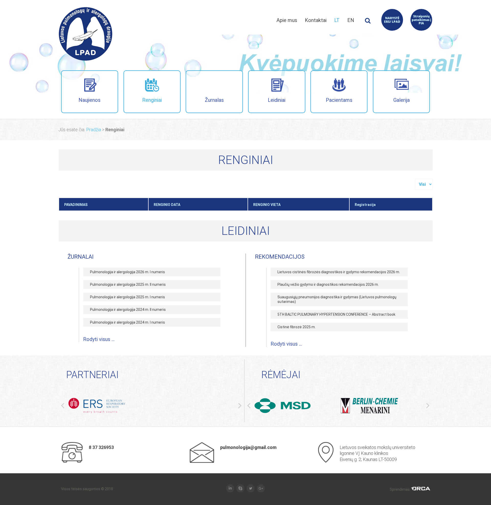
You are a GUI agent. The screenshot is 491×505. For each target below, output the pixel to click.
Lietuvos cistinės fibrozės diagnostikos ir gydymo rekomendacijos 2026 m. (338, 272)
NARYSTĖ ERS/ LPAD (392, 20)
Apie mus (286, 20)
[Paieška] (368, 22)
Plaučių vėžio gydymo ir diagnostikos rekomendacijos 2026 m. (328, 284)
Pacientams (339, 100)
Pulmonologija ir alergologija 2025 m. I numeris (127, 297)
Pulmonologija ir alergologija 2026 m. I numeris (127, 272)
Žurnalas (214, 100)
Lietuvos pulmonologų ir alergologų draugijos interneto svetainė (85, 34)
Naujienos (90, 100)
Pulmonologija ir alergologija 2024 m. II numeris (128, 310)
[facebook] (230, 489)
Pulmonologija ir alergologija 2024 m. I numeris (127, 322)
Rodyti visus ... (99, 339)
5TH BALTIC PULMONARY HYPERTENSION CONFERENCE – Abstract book (336, 314)
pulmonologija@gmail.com (248, 447)
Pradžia (93, 129)
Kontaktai (316, 20)
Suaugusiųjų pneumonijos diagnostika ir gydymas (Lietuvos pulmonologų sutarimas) (336, 299)
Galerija (401, 100)
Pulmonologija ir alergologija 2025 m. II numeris (128, 284)
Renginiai (152, 100)
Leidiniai (276, 100)
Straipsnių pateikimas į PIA (421, 20)
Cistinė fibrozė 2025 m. (296, 327)
